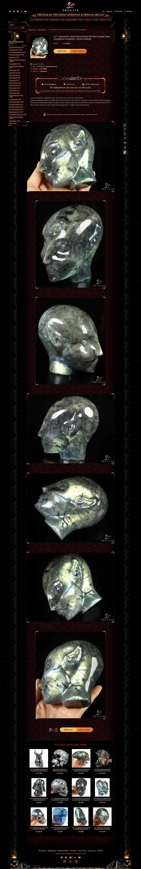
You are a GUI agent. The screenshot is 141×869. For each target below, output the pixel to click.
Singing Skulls (15, 83)
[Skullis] (70, 6)
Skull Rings (14, 57)
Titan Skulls (14, 80)
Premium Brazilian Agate (16, 96)
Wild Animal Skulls (16, 107)
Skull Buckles (14, 70)
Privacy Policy (82, 850)
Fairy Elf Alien (14, 78)
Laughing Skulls (15, 99)
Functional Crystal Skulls (16, 117)
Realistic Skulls (16, 50)
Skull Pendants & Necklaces (17, 60)
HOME (50, 729)
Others (12, 123)
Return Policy (92, 850)
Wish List (129, 11)
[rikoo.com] (64, 861)
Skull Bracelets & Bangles (16, 67)
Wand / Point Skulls (16, 102)
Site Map (100, 850)
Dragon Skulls (15, 85)
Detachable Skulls (16, 104)
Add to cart (61, 51)
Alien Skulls (14, 75)
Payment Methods (63, 850)
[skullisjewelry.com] (70, 861)
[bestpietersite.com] (76, 861)
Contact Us (73, 850)
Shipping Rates (52, 850)
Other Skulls (14, 121)
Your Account (118, 11)
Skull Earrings (14, 64)
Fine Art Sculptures (16, 55)
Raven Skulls (14, 88)
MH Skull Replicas (16, 109)
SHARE (56, 731)
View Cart (109, 11)
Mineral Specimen (16, 112)
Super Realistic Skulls (17, 52)
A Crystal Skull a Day (16, 47)
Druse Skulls (14, 90)
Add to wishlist (78, 51)
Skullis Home (32, 29)
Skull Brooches (14, 73)
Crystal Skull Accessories (17, 114)
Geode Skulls (14, 93)
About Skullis (42, 850)
